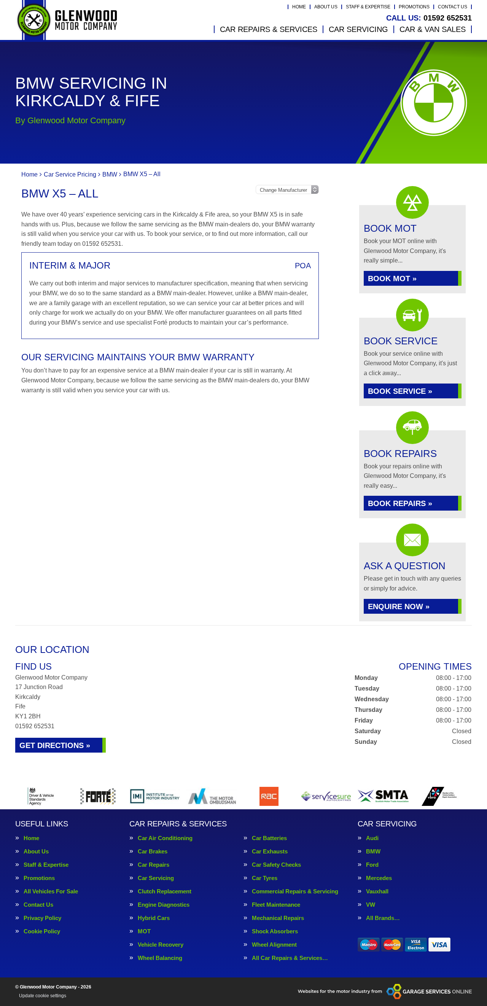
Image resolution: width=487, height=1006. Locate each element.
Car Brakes (152, 851)
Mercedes (379, 878)
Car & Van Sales (432, 29)
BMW (373, 851)
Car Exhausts (270, 851)
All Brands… (383, 918)
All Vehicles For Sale (51, 891)
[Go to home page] (66, 20)
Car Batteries (269, 838)
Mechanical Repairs (278, 918)
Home (299, 7)
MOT (144, 931)
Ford (372, 865)
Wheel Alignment (274, 944)
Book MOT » (392, 278)
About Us (325, 7)
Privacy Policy (42, 918)
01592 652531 (429, 18)
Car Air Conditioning (165, 838)
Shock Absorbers (275, 931)
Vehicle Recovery (160, 944)
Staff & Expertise (368, 7)
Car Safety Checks (276, 865)
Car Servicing (358, 29)
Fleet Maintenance (276, 904)
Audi (372, 838)
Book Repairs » (400, 503)
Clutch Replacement (164, 891)
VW (370, 904)
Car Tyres (264, 878)
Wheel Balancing (160, 958)
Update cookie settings (42, 995)
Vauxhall (377, 891)
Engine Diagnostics (163, 904)
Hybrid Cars (154, 918)
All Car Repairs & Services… (290, 958)
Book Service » (400, 391)
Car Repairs (153, 865)
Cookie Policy (42, 931)
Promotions (414, 7)
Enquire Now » (399, 606)
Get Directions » (54, 745)
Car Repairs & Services (268, 29)
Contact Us (452, 7)
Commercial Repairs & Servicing (295, 891)
